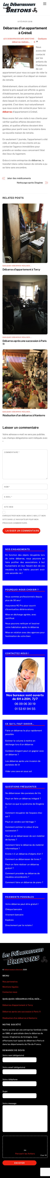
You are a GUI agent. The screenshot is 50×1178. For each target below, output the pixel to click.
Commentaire (11, 452)
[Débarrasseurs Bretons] (20, 12)
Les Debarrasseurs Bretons (18, 39)
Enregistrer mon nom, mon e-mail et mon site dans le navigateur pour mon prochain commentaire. (24, 519)
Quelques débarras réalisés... (17, 266)
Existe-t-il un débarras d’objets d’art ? (24, 854)
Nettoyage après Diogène (30, 182)
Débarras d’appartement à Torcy (21, 269)
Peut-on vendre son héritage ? (20, 822)
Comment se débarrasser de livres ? (23, 859)
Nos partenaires (10, 981)
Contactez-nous (9, 992)
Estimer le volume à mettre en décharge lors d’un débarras (20, 742)
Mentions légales (10, 987)
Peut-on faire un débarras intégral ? (23, 798)
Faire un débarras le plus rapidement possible (23, 732)
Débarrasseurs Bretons (13, 970)
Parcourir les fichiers (25, 1153)
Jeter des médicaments (19, 178)
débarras (7, 112)
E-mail (8, 497)
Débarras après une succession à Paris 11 (21, 1011)
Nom (7, 487)
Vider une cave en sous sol (18, 771)
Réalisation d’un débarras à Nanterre (24, 415)
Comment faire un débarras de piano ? (24, 882)
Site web (8, 507)
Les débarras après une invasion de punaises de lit (22, 763)
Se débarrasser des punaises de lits (23, 793)
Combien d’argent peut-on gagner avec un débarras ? (24, 753)
